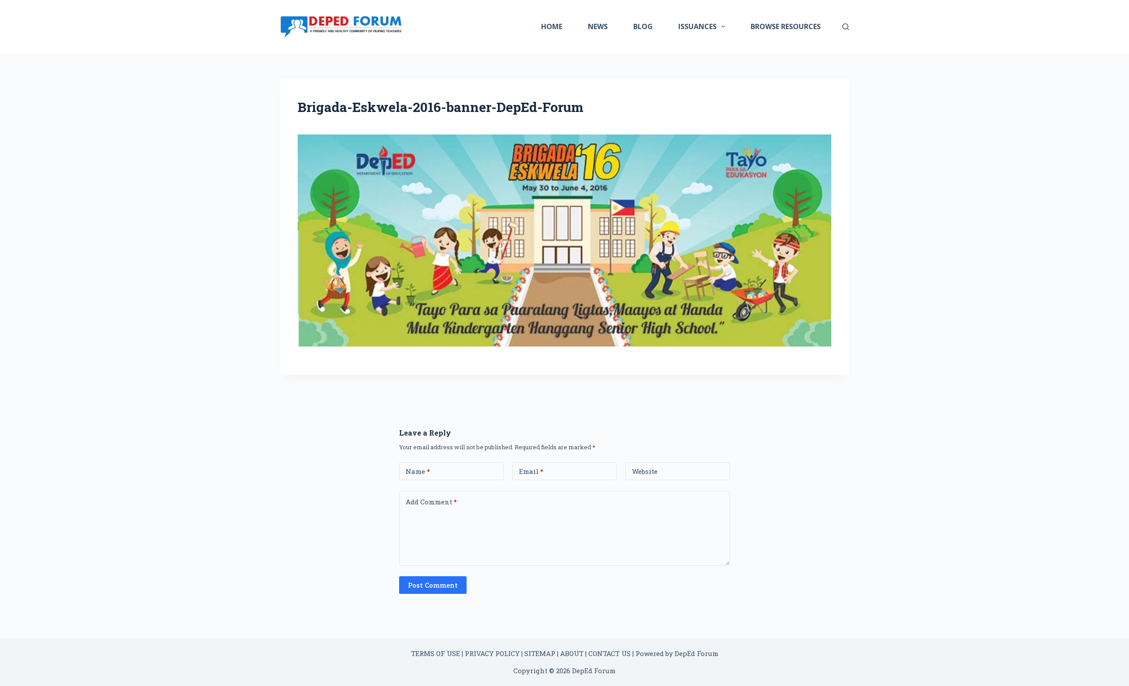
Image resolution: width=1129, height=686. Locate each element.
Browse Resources (786, 26)
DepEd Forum (696, 653)
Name (418, 471)
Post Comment (433, 585)
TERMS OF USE (435, 653)
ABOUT (571, 653)
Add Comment (431, 501)
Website (645, 471)
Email (531, 471)
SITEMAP (539, 653)
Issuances (697, 26)
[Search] (845, 26)
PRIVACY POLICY (492, 653)
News (598, 26)
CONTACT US (609, 653)
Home (551, 26)
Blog (643, 26)
